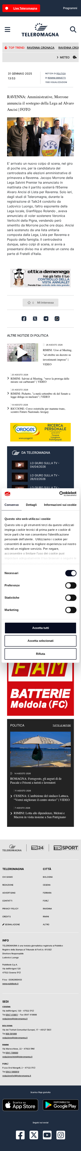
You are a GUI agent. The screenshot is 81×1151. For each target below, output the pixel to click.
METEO (65, 57)
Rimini (46, 916)
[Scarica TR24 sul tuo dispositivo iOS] (20, 1105)
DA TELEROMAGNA (35, 453)
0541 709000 (12, 1052)
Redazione (7, 885)
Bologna (48, 877)
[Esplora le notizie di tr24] (7, 29)
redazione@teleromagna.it (15, 1018)
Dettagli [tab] (31, 504)
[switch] (70, 585)
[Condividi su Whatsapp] (57, 318)
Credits (6, 916)
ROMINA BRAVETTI (57, 78)
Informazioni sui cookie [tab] (60, 504)
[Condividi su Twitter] (34, 318)
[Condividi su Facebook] (23, 318)
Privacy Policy (10, 908)
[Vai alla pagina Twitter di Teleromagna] (33, 1134)
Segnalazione (12, 924)
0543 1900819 (12, 1071)
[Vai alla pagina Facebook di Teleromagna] (22, 1138)
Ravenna (47, 908)
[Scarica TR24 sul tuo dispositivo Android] (61, 1105)
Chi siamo (7, 877)
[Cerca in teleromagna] (73, 29)
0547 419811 (12, 1014)
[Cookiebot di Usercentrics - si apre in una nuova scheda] (59, 493)
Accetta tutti (40, 628)
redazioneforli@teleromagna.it (16, 1075)
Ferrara (47, 893)
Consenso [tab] (12, 504)
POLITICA (61, 73)
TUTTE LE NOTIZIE (62, 725)
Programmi (70, 8)
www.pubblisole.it (10, 983)
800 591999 (11, 1033)
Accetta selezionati (40, 640)
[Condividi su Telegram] (46, 318)
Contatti (7, 900)
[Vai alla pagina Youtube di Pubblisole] (47, 1138)
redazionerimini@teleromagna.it (17, 1056)
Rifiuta (40, 653)
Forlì (46, 900)
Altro (46, 924)
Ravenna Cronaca (40, 47)
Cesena (47, 885)
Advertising (8, 893)
